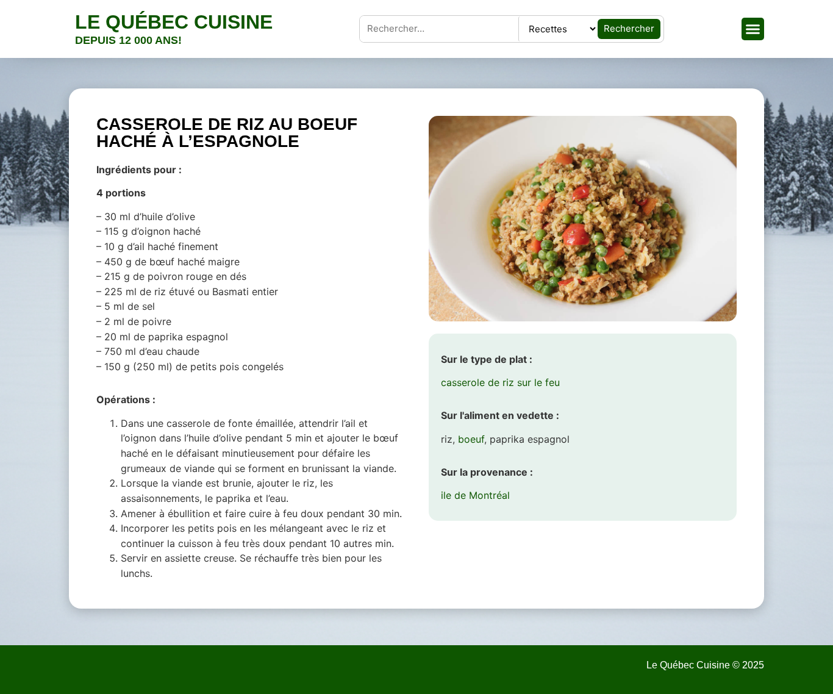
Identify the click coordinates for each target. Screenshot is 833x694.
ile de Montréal (475, 495)
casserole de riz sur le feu (500, 382)
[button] (753, 29)
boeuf (471, 439)
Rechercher (629, 28)
